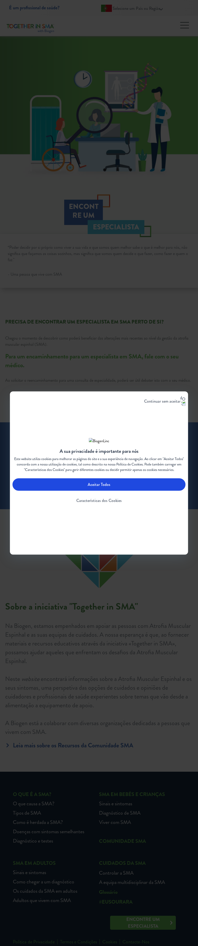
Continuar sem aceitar (162, 401)
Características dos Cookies (99, 500)
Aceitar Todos (99, 484)
